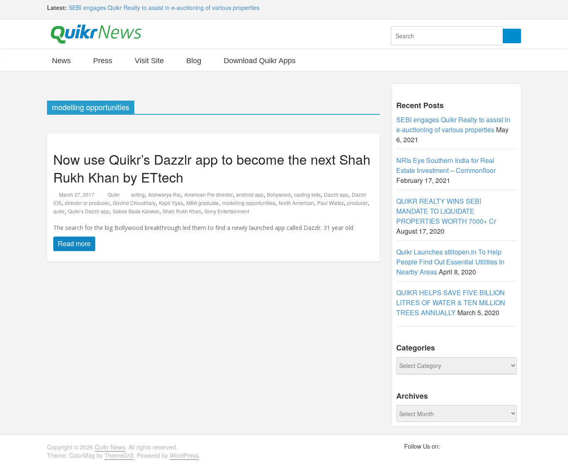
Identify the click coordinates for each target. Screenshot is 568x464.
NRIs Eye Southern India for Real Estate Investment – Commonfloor (446, 165)
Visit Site (149, 61)
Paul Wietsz (330, 202)
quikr (58, 211)
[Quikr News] (96, 33)
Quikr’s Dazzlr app (88, 211)
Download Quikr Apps (260, 61)
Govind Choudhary (134, 202)
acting (138, 194)
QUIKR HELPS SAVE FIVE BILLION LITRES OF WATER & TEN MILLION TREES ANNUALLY (450, 302)
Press (102, 61)
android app (250, 194)
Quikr (114, 194)
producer (357, 202)
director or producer (87, 202)
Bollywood (279, 194)
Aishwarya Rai (164, 194)
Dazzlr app (336, 194)
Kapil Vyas (171, 202)
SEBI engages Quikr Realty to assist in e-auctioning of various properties (164, 7)
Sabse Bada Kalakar (136, 211)
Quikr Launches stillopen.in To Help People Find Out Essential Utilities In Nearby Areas (450, 261)
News (61, 61)
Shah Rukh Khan (182, 211)
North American (296, 202)
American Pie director (208, 194)
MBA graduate (202, 202)
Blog (193, 61)
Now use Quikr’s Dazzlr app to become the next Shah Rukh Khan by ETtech (211, 167)
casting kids (307, 194)
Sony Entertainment (227, 211)
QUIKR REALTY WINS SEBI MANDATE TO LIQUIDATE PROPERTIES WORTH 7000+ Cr (446, 211)
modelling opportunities (248, 202)
